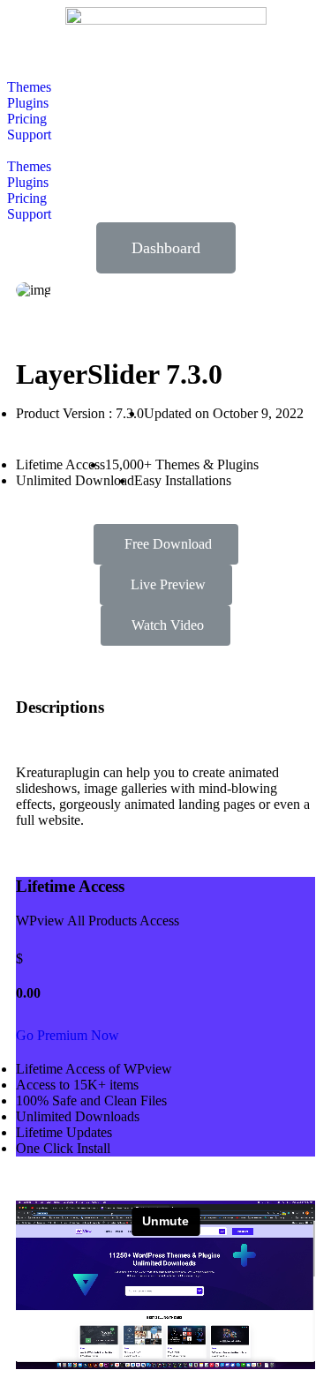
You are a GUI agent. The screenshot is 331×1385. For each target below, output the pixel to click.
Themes (29, 86)
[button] (165, 151)
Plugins (28, 102)
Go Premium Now (67, 1035)
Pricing (27, 118)
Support (29, 134)
